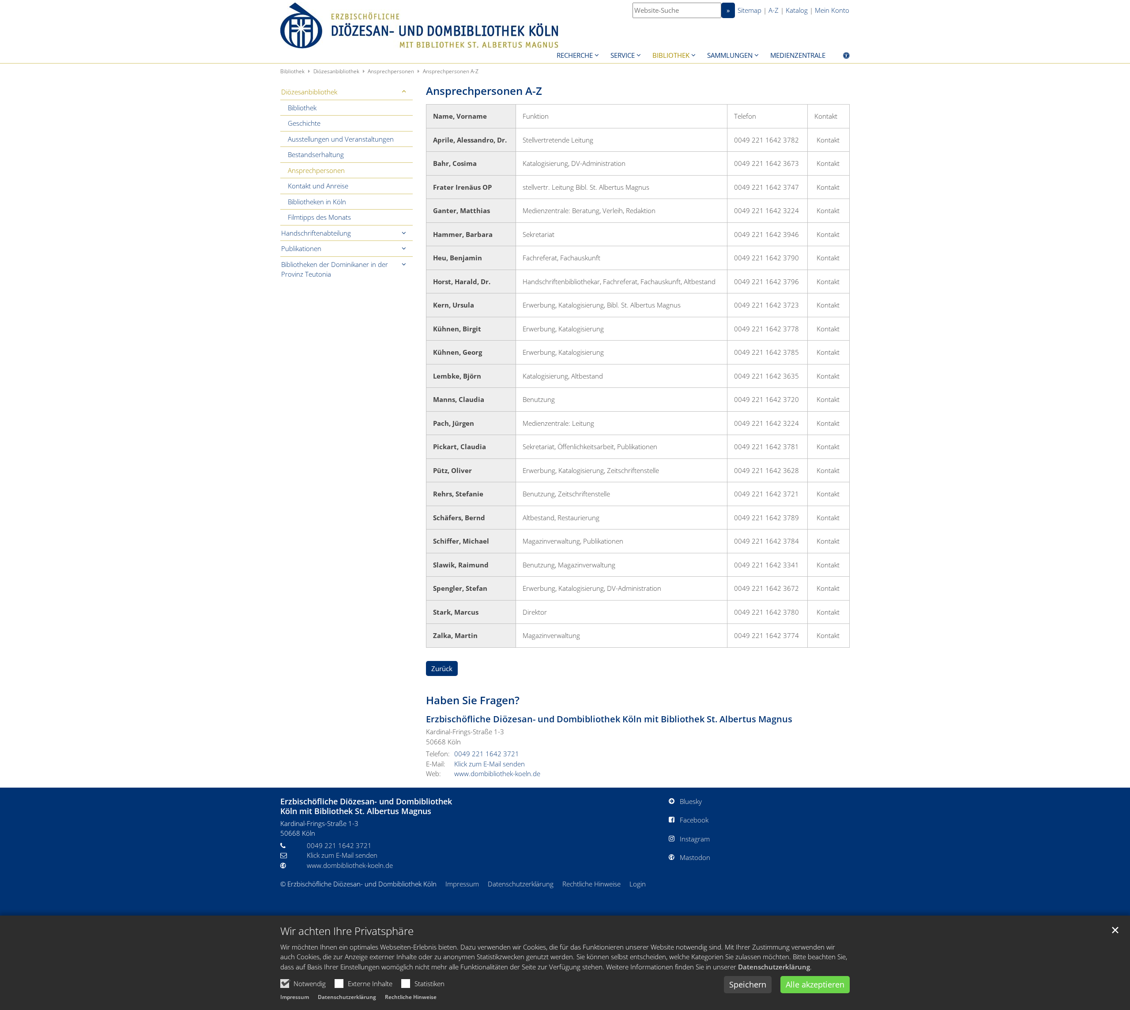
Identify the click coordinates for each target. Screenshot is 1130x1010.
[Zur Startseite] (419, 25)
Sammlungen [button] (730, 55)
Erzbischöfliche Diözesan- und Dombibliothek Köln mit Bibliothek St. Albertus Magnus (609, 719)
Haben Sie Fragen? (473, 700)
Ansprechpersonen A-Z (450, 71)
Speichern (747, 984)
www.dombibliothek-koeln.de (497, 773)
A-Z (773, 10)
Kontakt (828, 139)
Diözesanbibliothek (336, 71)
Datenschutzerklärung (774, 966)
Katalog (797, 10)
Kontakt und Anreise (318, 185)
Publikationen (301, 248)
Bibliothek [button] (670, 55)
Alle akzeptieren (815, 984)
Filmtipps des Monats (319, 217)
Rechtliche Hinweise (411, 997)
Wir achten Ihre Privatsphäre (347, 931)
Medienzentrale (797, 55)
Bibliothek (292, 71)
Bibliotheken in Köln (317, 201)
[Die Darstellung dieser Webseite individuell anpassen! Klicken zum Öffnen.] (841, 57)
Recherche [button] (575, 55)
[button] (404, 92)
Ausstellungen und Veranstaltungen (341, 139)
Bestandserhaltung (316, 154)
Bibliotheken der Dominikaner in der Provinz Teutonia (334, 269)
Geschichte (304, 123)
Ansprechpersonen (391, 71)
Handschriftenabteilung (316, 233)
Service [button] (622, 55)
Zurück (441, 668)
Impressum (294, 997)
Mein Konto (832, 10)
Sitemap (749, 10)
